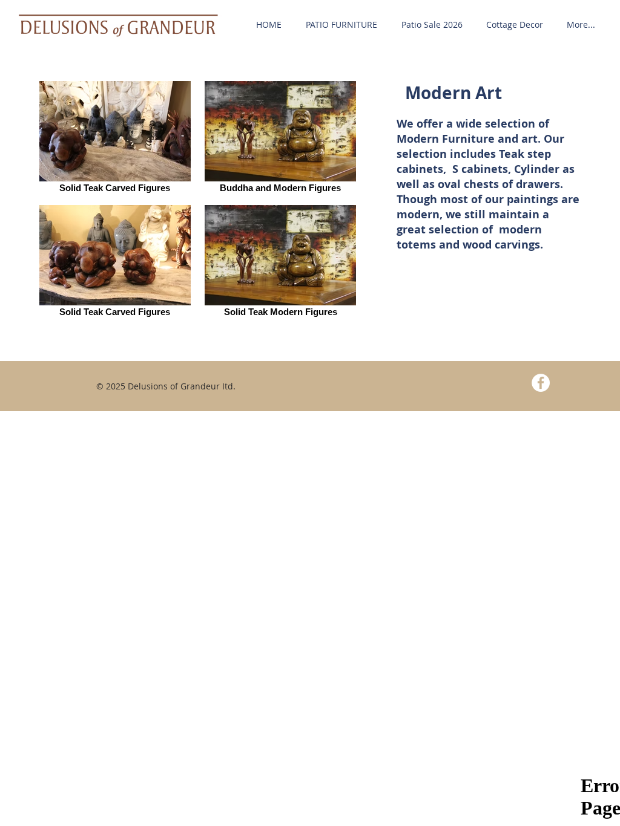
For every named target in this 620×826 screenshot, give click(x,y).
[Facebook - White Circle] (541, 383)
